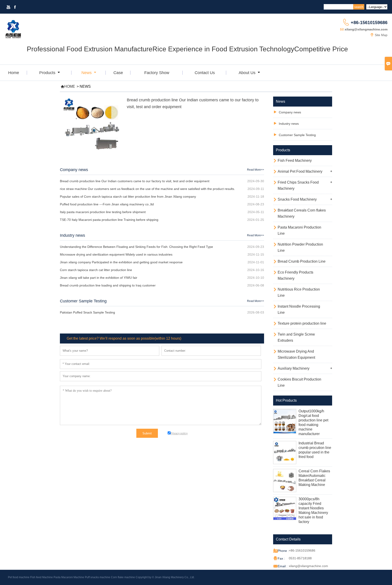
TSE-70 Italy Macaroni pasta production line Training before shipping (109, 220)
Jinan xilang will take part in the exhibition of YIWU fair (98, 277)
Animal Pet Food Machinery (300, 171)
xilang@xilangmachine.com (366, 29)
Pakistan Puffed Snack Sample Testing (87, 312)
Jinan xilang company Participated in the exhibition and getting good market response (121, 262)
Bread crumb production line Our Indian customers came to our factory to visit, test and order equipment (134, 181)
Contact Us (205, 72)
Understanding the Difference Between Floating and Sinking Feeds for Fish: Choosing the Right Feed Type (136, 247)
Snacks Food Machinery (297, 199)
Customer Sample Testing (83, 301)
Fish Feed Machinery (295, 160)
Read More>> (255, 169)
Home (13, 72)
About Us (248, 72)
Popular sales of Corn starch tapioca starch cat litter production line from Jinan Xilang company (128, 196)
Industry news (72, 235)
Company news (74, 169)
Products (47, 72)
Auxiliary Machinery (293, 368)
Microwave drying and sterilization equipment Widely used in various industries (116, 254)
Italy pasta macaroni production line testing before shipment (103, 212)
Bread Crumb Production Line (302, 261)
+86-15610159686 (369, 22)
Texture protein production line (302, 323)
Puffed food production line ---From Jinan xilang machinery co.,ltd (107, 204)
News (87, 72)
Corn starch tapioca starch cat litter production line (96, 270)
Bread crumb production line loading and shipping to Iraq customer (108, 285)
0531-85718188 (300, 558)
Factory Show (156, 72)
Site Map (381, 35)
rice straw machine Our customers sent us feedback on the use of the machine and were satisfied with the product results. (147, 189)
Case (118, 72)
